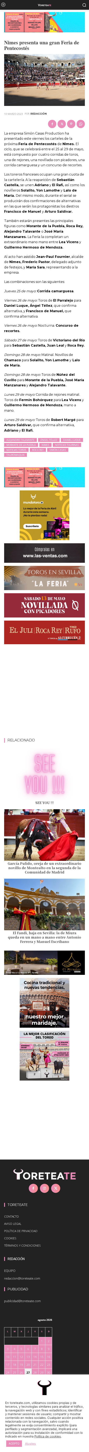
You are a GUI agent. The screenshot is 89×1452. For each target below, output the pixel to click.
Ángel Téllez (48, 440)
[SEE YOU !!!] (44, 774)
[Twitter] (62, 124)
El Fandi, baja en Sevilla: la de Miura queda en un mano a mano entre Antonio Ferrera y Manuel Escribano (44, 937)
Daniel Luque (72, 440)
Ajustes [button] (30, 1444)
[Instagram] (44, 1188)
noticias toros (16, 450)
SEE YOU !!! (44, 802)
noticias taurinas (67, 445)
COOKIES (10, 1238)
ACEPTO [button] (14, 1443)
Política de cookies (47, 1436)
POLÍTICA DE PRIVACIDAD (20, 1231)
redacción (38, 114)
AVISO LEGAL (12, 1224)
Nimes (45, 445)
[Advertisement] (44, 691)
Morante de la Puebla (21, 445)
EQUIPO (9, 1271)
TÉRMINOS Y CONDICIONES (22, 1245)
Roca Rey (38, 450)
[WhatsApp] (81, 124)
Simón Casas (57, 450)
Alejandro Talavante (20, 440)
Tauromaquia (15, 455)
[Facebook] (52, 124)
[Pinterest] (71, 124)
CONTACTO (11, 1216)
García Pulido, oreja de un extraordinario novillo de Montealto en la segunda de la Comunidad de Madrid (44, 868)
